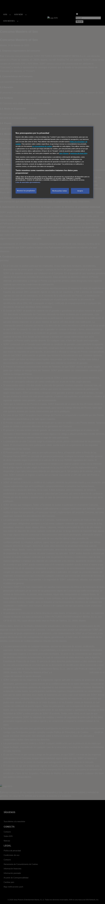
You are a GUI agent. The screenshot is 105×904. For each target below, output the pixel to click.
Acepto (80, 191)
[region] (52, 162)
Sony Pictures (64, 153)
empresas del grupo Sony (78, 153)
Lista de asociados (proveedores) (28, 182)
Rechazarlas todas (59, 191)
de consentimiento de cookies (42, 146)
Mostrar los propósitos (26, 190)
